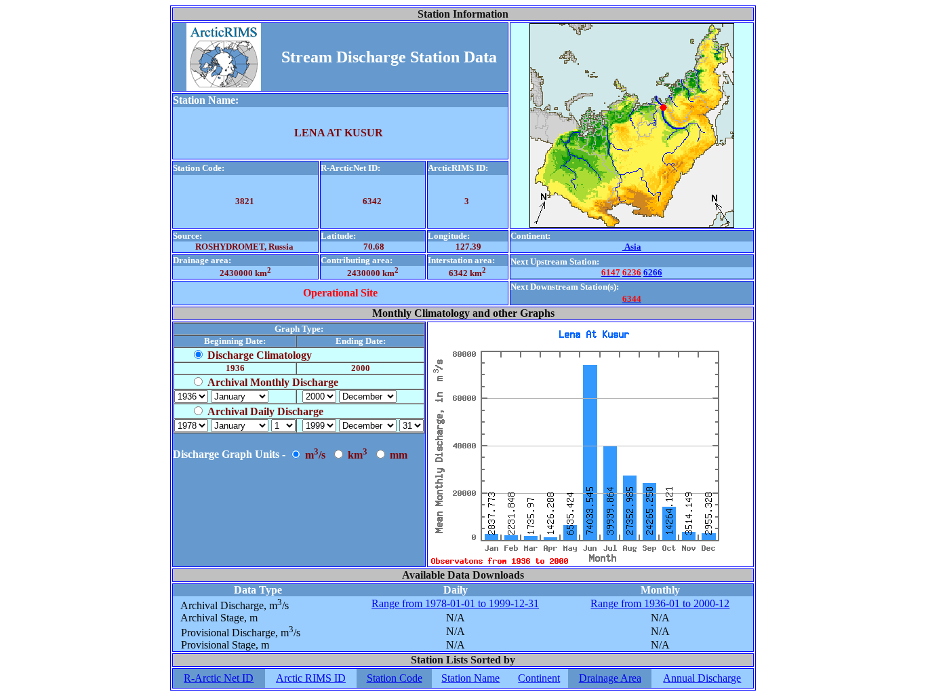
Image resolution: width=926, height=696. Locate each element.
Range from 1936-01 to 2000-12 (659, 603)
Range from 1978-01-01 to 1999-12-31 (455, 603)
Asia (631, 246)
